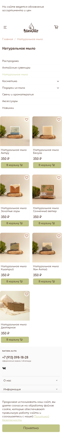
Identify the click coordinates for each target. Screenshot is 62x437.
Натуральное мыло (15, 74)
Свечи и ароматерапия (18, 94)
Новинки (8, 108)
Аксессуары (10, 101)
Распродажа (10, 61)
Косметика (9, 81)
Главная (7, 39)
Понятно (31, 428)
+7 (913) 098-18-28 (15, 357)
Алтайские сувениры (16, 67)
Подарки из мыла (13, 88)
